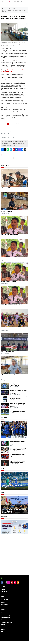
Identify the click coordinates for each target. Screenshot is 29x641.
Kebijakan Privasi (5, 617)
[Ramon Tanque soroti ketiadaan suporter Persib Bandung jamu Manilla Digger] (5, 412)
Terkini (3, 586)
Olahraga (3, 607)
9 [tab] (21, 515)
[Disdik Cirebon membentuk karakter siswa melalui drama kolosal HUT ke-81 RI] (14, 318)
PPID (2, 631)
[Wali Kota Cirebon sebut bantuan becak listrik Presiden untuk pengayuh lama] (14, 224)
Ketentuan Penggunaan (7, 615)
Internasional (4, 604)
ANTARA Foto (4, 627)
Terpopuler (4, 380)
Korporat (3, 629)
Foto (2, 468)
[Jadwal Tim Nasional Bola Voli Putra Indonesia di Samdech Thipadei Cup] (5, 405)
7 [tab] (17, 515)
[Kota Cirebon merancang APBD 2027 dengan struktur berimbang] (14, 201)
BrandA (3, 624)
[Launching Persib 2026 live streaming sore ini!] (5, 386)
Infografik (4, 516)
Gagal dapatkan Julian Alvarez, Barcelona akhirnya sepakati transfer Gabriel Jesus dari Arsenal (18, 463)
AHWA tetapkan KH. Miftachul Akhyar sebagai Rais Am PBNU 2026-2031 (17, 443)
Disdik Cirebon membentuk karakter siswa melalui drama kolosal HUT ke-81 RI (12, 327)
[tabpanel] (14, 481)
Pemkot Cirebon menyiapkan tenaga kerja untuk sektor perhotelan (14, 187)
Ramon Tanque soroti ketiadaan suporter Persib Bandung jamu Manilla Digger (18, 411)
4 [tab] (16, 491)
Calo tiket (4, 160)
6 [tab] (15, 515)
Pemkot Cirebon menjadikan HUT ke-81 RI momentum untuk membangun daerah (12, 304)
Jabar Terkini (11, 8)
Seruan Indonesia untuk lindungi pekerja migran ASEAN (13, 566)
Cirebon (11, 160)
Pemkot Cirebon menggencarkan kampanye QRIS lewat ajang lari (13, 257)
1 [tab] (10, 491)
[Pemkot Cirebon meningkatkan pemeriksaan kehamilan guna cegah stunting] (14, 365)
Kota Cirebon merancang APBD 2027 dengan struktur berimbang (13, 210)
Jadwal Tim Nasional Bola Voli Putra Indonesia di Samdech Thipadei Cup (17, 405)
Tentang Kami (4, 619)
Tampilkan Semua (17, 123)
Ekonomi (3, 602)
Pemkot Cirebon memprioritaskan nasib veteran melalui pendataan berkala (14, 280)
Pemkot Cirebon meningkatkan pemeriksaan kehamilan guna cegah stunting (13, 374)
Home (5, 8)
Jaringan (3, 612)
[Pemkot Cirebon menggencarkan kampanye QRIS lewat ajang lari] (14, 248)
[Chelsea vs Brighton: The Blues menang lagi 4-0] (14, 429)
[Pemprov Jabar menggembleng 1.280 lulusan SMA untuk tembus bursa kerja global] (5, 450)
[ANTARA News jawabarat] (16, 1)
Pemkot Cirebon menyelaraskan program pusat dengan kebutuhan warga (14, 350)
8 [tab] (19, 515)
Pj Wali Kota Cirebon (9, 155)
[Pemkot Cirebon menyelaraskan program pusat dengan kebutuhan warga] (14, 341)
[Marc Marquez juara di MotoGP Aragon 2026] (5, 456)
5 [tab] (18, 491)
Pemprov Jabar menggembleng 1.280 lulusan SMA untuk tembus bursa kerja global (18, 450)
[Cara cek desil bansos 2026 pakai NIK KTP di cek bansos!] (5, 399)
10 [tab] (23, 515)
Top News (4, 417)
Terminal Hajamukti (19, 158)
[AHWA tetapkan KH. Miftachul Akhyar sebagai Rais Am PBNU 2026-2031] (5, 443)
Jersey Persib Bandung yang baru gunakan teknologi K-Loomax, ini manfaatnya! (18, 392)
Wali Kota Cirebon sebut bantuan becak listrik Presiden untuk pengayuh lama (13, 233)
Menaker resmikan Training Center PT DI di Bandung (14, 510)
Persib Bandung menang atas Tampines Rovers (12, 486)
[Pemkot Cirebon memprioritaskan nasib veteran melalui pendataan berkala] (14, 271)
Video (2, 492)
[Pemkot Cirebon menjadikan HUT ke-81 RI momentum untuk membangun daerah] (14, 294)
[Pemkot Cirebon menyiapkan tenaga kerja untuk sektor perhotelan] (14, 178)
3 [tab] (14, 491)
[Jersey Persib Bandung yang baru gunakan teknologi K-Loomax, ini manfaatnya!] (5, 392)
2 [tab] (12, 491)
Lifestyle (3, 609)
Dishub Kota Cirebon (7, 158)
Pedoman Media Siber (6, 622)
